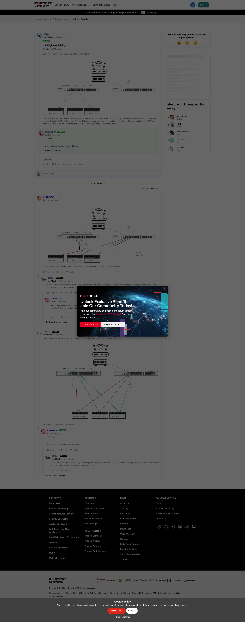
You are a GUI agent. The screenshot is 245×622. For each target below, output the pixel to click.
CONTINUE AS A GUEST (113, 325)
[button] (122, 617)
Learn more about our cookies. (174, 605)
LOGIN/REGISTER (90, 325)
